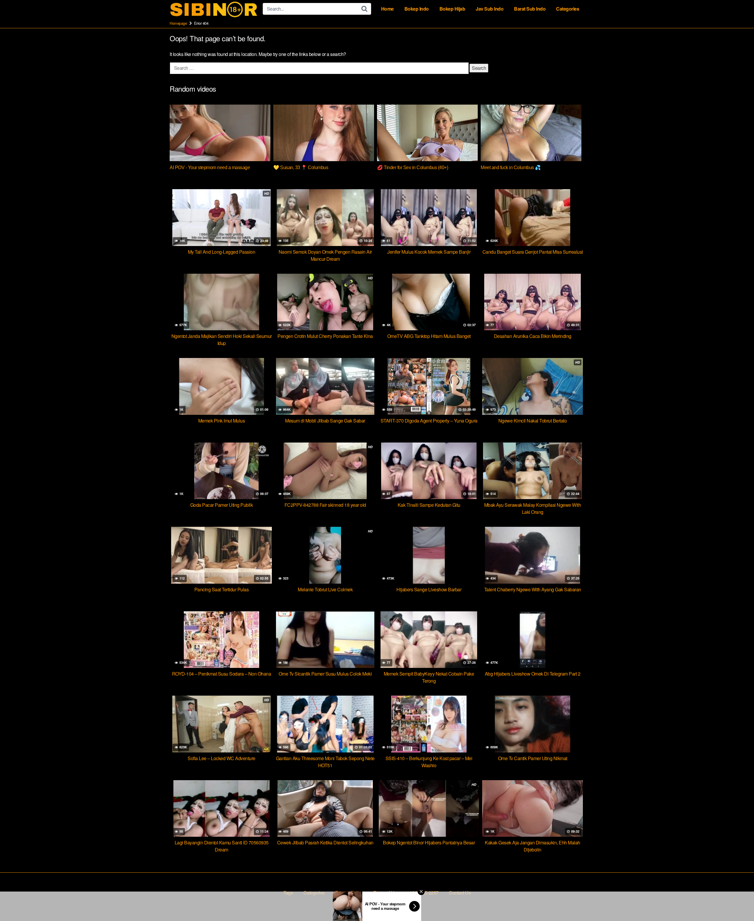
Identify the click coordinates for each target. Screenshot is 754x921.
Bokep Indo (416, 8)
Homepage (178, 23)
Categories (567, 8)
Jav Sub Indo (489, 8)
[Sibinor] (214, 9)
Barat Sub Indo (529, 8)
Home (387, 8)
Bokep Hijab (452, 8)
